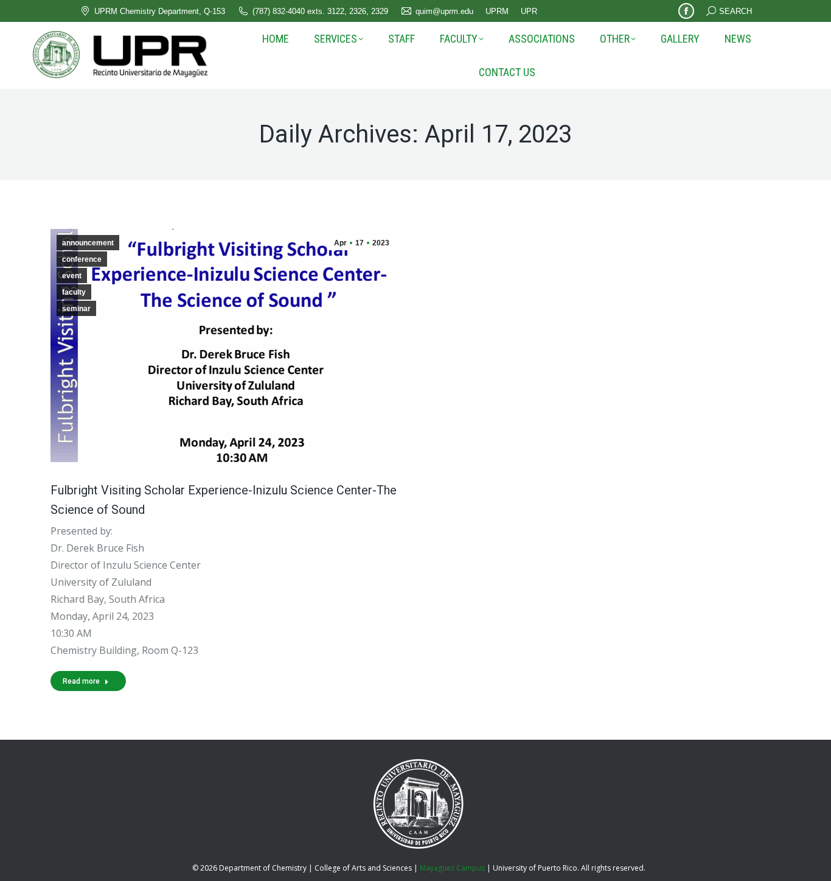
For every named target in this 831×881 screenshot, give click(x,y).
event (72, 276)
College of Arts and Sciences (363, 868)
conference (82, 259)
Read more (81, 681)
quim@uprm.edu (444, 11)
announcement (88, 243)
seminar (76, 308)
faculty (74, 292)
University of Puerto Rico (535, 868)
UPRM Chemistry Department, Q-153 (159, 11)
